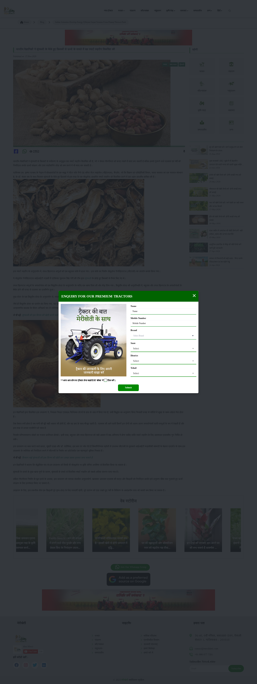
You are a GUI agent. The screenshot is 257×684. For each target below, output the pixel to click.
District (134, 355)
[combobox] (163, 348)
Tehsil (134, 368)
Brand (134, 330)
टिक (109, 380)
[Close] (194, 295)
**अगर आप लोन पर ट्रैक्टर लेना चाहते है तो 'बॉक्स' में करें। (88, 380)
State (133, 343)
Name (133, 306)
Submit (128, 387)
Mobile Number (138, 318)
